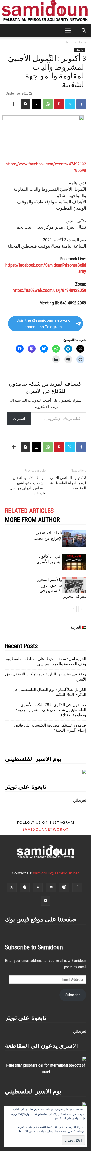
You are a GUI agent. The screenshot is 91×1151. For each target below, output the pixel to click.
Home (82, 42)
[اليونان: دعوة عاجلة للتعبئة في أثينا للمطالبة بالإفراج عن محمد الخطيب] (74, 538)
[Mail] (51, 887)
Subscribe (73, 995)
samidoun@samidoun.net (56, 873)
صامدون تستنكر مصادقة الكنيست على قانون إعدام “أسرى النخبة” (50, 728)
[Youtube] (45, 901)
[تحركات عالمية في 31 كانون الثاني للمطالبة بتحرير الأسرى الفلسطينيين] (74, 562)
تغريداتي (79, 800)
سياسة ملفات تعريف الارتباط (36, 1131)
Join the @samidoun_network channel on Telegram (43, 323)
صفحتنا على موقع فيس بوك (40, 919)
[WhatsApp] (48, 104)
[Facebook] (81, 104)
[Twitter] (70, 104)
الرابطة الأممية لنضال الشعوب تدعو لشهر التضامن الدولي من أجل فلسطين (28, 485)
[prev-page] (81, 609)
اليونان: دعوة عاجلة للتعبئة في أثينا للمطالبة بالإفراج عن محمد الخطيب (60, 538)
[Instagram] (64, 887)
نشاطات (68, 42)
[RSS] (38, 887)
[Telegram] (25, 887)
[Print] (25, 104)
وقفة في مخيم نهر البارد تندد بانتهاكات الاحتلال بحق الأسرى (45, 677)
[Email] (36, 104)
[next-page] (74, 609)
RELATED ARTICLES (29, 510)
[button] (67, 30)
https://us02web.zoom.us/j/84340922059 (49, 290)
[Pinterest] (59, 104)
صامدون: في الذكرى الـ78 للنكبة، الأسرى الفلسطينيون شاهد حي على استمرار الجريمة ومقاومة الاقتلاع (51, 709)
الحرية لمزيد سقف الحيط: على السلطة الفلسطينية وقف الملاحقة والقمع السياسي (46, 661)
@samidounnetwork (45, 829)
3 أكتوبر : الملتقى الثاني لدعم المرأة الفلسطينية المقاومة (68, 483)
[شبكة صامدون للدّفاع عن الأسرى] (45, 12)
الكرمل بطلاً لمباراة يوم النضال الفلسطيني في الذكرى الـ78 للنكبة (49, 692)
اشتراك (19, 418)
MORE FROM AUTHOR (32, 519)
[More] (14, 104)
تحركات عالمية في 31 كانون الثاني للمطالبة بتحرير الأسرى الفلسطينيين (61, 562)
